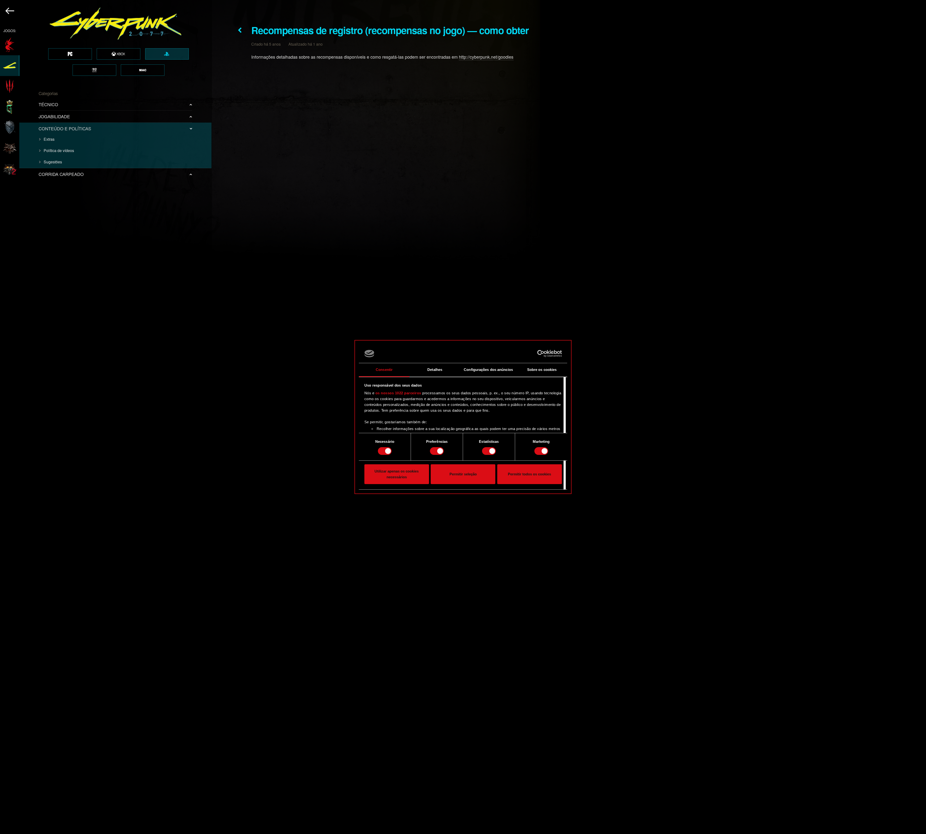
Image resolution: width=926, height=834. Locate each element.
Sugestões (53, 162)
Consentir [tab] (384, 370)
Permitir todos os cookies (529, 474)
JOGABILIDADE (54, 116)
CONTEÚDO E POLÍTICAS (65, 128)
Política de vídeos (59, 150)
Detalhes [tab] (434, 370)
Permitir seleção (463, 474)
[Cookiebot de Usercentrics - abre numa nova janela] (541, 353)
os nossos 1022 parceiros (398, 393)
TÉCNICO (48, 104)
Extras (49, 139)
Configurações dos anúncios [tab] (488, 370)
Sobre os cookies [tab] (542, 370)
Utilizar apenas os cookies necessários (396, 474)
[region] (106, 417)
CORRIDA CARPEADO (61, 174)
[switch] (437, 451)
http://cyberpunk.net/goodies (486, 57)
